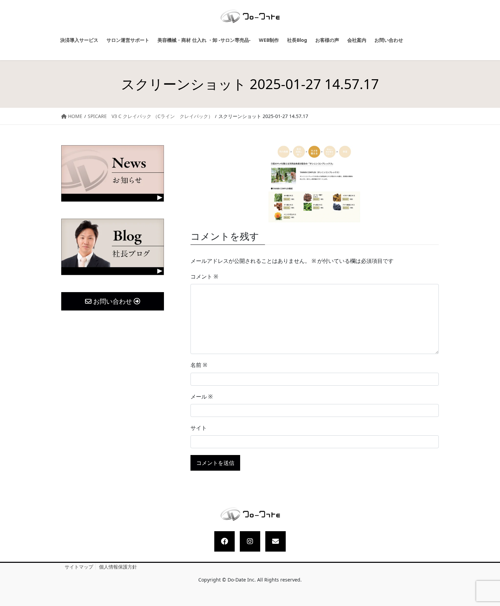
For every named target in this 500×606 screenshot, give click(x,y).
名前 (198, 365)
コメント (204, 276)
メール (201, 396)
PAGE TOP (488, 582)
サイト (198, 428)
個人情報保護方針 (118, 566)
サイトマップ (79, 566)
